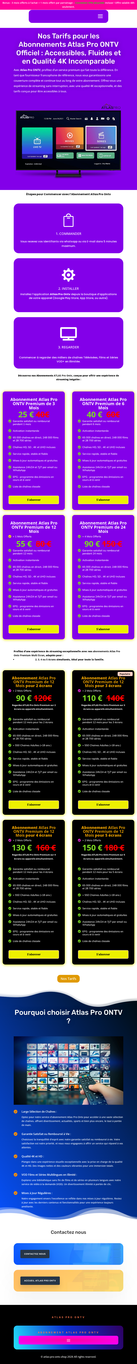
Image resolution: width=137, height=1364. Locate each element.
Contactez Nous (35, 1254)
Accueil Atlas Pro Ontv (40, 1280)
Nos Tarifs (68, 978)
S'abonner (34, 500)
